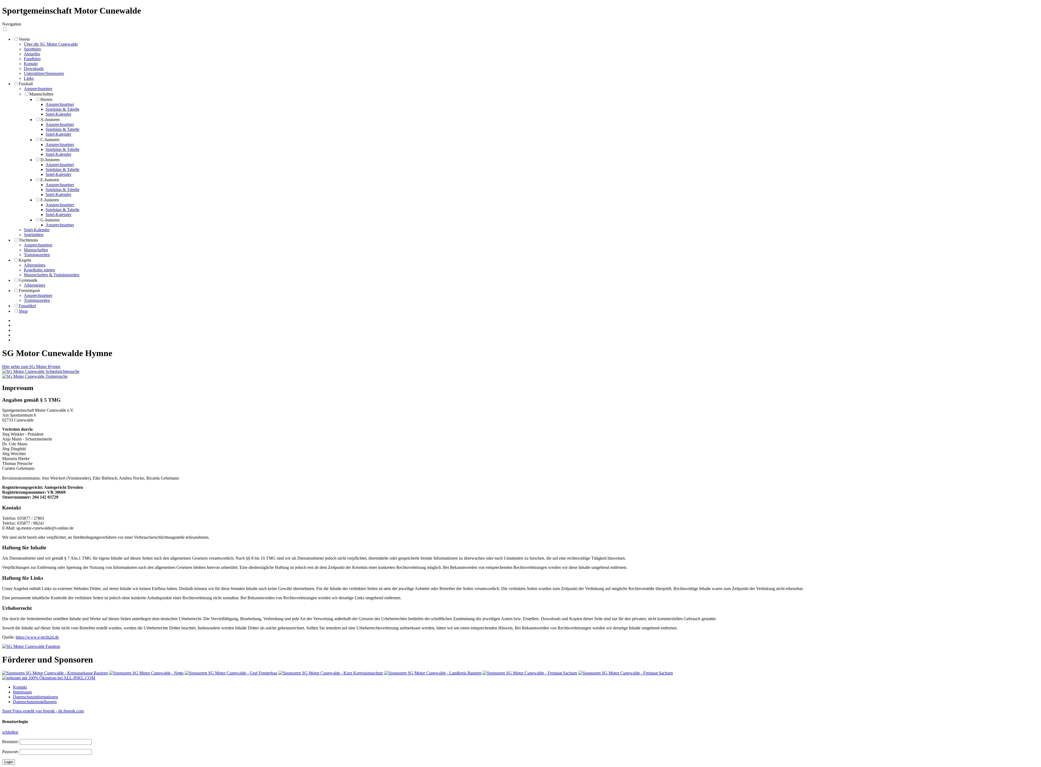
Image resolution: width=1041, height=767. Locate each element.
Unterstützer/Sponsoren (44, 73)
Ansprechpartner (38, 88)
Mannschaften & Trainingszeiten (51, 274)
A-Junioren (50, 119)
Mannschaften (41, 94)
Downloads (34, 68)
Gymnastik (28, 280)
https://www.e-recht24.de (37, 637)
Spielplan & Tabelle (62, 109)
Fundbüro (32, 58)
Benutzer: (10, 741)
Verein (24, 39)
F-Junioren (49, 200)
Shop (23, 311)
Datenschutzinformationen (35, 697)
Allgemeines (34, 265)
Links (29, 78)
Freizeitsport (29, 290)
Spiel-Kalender (58, 114)
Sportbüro (32, 49)
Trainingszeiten (37, 254)
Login (8, 762)
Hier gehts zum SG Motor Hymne (31, 366)
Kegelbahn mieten (39, 270)
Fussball (26, 83)
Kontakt (31, 63)
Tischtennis (28, 240)
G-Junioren (50, 220)
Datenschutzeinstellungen (35, 701)
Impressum (22, 692)
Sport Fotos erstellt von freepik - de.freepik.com (43, 711)
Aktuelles (32, 54)
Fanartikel (27, 305)
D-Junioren (50, 159)
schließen (10, 732)
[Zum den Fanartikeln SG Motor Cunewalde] (31, 646)
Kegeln (25, 260)
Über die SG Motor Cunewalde (51, 44)
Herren (46, 99)
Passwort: (10, 751)
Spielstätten (33, 234)
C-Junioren (49, 139)
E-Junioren (49, 180)
